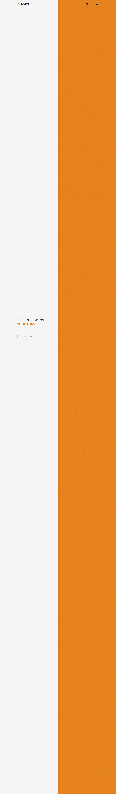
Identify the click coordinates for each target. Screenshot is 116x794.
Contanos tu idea (26, 336)
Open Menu (97, 4)
